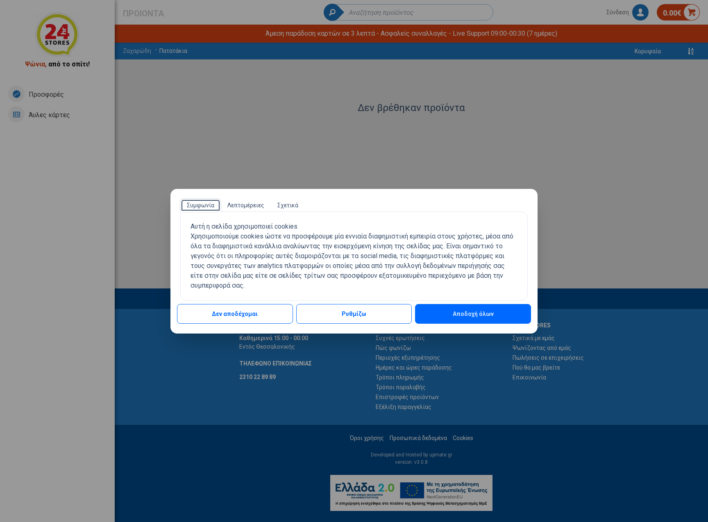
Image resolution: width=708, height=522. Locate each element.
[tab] (200, 205)
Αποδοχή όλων (473, 314)
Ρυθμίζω (354, 314)
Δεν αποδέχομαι (235, 314)
